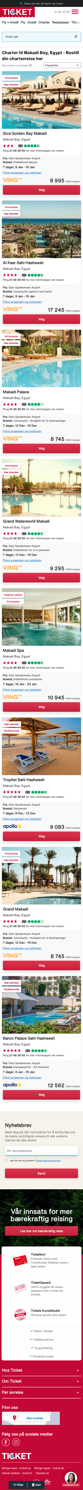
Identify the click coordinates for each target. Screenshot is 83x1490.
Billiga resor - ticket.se (16, 1468)
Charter (44, 22)
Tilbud (76, 22)
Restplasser (60, 22)
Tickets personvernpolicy (48, 1160)
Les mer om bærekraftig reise (41, 1230)
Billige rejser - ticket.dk (49, 1468)
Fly (23, 22)
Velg (41, 189)
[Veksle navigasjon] (75, 12)
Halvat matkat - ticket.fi (17, 1473)
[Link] (7, 1441)
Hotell (32, 22)
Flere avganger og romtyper (22, 172)
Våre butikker (34, 1418)
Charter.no (42, 1473)
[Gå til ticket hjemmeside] (17, 11)
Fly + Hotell (10, 22)
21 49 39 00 (62, 12)
